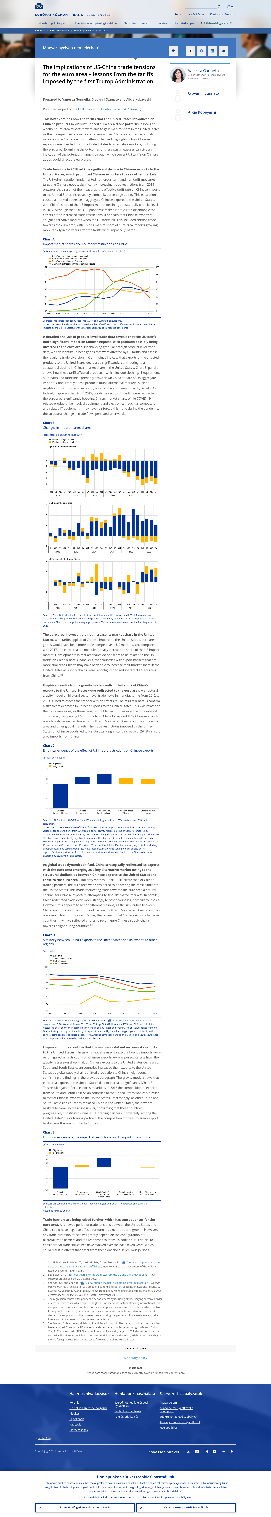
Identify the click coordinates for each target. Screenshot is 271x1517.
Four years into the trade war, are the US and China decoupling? (111, 1275)
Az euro (146, 23)
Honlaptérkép (44, 1438)
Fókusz (102, 31)
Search (219, 6)
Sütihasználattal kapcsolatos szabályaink (167, 1497)
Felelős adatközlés (126, 1416)
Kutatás (162, 23)
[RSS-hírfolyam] (232, 1451)
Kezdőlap (40, 31)
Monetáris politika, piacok (53, 23)
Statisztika (130, 23)
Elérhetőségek (78, 1430)
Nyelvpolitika (168, 1427)
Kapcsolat (75, 1424)
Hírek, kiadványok (183, 23)
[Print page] (173, 51)
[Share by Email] (223, 51)
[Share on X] (190, 51)
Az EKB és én (196, 14)
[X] (188, 1451)
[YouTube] (214, 1451)
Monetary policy (135, 1358)
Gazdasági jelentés (84, 31)
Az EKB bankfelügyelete (214, 23)
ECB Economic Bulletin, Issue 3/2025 (104, 109)
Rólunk (179, 14)
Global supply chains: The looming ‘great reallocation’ (117, 1283)
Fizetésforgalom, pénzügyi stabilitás (96, 23)
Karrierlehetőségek (221, 14)
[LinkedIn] (197, 1451)
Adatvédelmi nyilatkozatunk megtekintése (109, 1497)
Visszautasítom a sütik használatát (186, 1508)
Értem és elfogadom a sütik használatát (85, 1508)
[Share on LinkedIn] (212, 51)
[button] (225, 6)
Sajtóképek (76, 1419)
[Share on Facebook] (201, 51)
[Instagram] (206, 1451)
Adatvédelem (168, 1402)
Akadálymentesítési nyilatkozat (180, 1422)
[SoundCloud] (223, 1451)
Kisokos (74, 1413)
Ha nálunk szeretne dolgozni (88, 1408)
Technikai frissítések (127, 1411)
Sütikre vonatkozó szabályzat (178, 1416)
